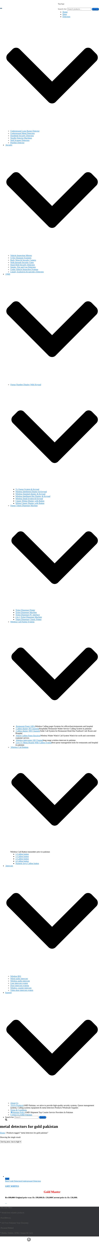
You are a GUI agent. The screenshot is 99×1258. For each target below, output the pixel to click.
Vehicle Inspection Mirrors (21, 255)
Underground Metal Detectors (22, 133)
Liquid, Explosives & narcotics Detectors (27, 272)
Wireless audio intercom (20, 981)
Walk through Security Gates (22, 262)
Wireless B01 (15, 976)
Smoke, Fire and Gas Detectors (23, 267)
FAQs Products (17, 1105)
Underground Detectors (31, 1181)
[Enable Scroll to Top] (29, 1239)
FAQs (7, 1248)
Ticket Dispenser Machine (26, 612)
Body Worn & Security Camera (23, 260)
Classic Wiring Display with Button (29, 501)
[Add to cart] (6, 1202)
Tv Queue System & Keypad (27, 489)
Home (65, 12)
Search (95, 9)
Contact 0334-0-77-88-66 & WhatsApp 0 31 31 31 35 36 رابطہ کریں (34, 14)
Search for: (62, 9)
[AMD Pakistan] (7, 5)
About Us (14, 1103)
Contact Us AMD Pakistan (21, 1115)
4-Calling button (22, 861)
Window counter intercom (20, 988)
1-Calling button (22, 854)
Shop (65, 14)
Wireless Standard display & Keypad (30, 494)
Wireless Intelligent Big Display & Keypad (32, 496)
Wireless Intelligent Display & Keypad (31, 491)
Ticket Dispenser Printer (25, 610)
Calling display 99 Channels (27, 729)
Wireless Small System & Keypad (29, 498)
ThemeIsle (94, 1239)
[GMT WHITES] (20, 1176)
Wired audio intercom (19, 978)
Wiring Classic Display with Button (29, 503)
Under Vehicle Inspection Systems (24, 269)
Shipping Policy (18, 1112)
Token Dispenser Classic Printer (28, 619)
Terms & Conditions (18, 1110)
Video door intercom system (21, 990)
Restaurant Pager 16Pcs (25, 726)
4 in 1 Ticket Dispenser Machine (28, 617)
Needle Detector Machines (21, 138)
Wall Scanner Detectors (19, 140)
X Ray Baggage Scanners (20, 258)
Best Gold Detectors (13, 1181)
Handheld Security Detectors (22, 136)
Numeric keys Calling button (27, 863)
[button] (52, 129)
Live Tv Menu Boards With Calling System (33, 742)
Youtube (7, 1243)
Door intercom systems (19, 985)
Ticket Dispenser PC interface (27, 615)
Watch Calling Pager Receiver (28, 736)
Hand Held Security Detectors (22, 265)
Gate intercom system (19, 983)
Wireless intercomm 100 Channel (29, 740)
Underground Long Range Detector (24, 131)
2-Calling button (22, 859)
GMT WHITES (12, 1186)
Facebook (7, 1241)
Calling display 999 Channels (28, 731)
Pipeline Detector (17, 143)
